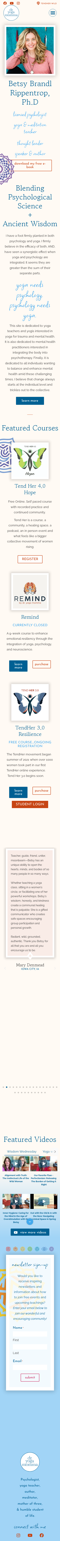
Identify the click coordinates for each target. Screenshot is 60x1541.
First (16, 1340)
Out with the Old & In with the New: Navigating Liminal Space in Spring (43, 1216)
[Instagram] (18, 3)
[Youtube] (11, 3)
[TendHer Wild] (38, 3)
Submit (30, 1377)
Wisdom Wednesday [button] (21, 1151)
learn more (30, 400)
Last (16, 1353)
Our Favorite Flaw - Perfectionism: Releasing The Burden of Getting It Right (44, 1180)
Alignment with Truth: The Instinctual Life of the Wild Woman (16, 1178)
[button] (53, 13)
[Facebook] (5, 3)
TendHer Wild (49, 4)
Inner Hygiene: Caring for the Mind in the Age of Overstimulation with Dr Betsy (16, 1217)
